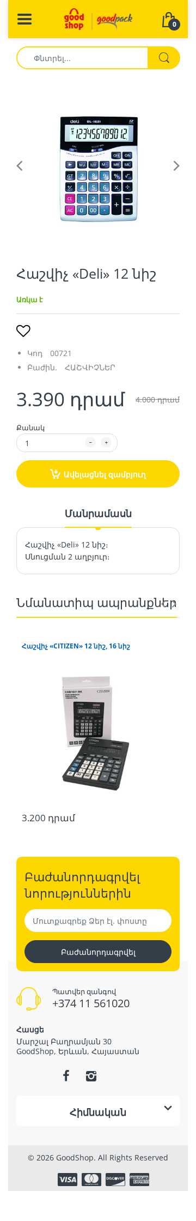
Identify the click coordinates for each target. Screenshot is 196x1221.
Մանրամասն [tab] (98, 513)
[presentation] (163, 604)
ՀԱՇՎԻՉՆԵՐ (90, 367)
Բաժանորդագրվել (98, 952)
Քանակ (30, 427)
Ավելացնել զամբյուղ (105, 474)
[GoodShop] (98, 18)
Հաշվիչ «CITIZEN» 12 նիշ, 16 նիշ (76, 646)
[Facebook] (66, 1076)
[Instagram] (91, 1076)
